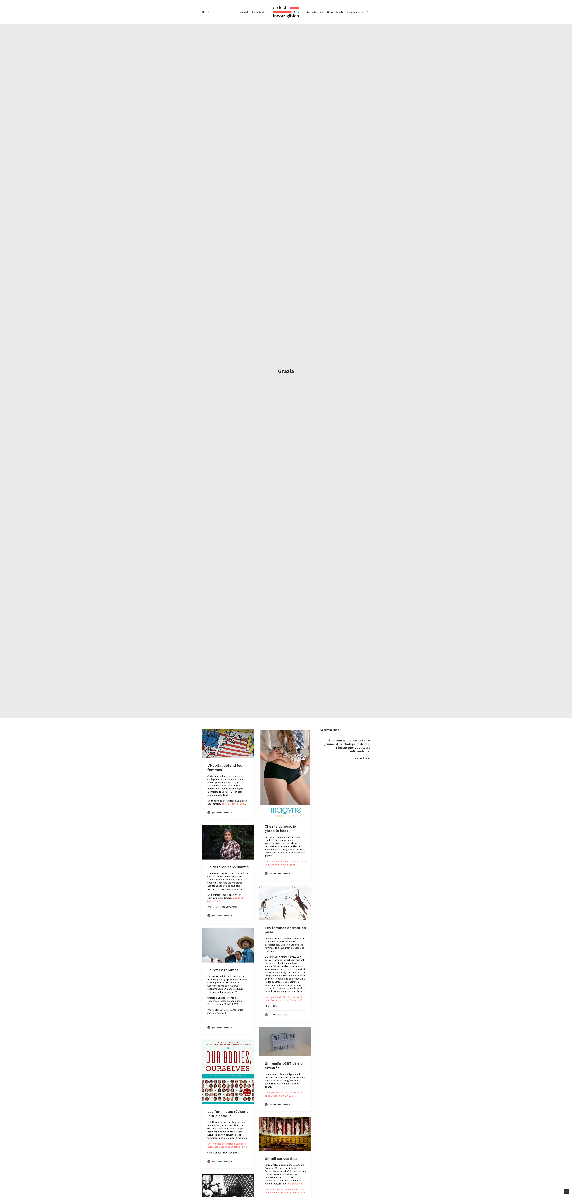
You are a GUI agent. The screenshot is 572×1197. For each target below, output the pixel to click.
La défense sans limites (228, 867)
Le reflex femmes (222, 970)
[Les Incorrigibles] (286, 12)
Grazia (210, 1004)
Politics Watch (294, 1183)
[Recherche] (368, 12)
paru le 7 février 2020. (234, 804)
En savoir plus (362, 758)
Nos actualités (314, 12)
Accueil (244, 12)
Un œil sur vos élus (281, 1159)
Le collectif (259, 12)
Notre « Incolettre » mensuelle (345, 12)
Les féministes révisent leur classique (227, 1113)
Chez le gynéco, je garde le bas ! (280, 828)
